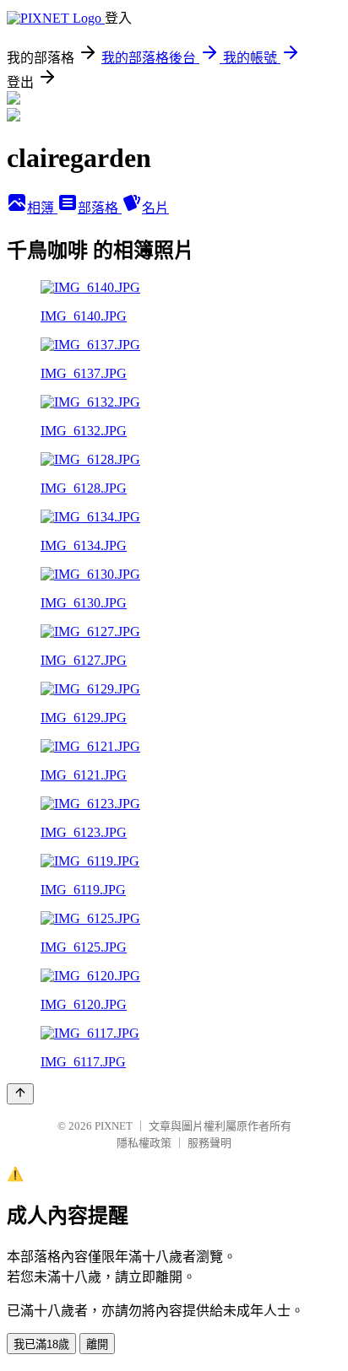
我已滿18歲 (41, 1344)
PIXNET (114, 1126)
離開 (97, 1344)
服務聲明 (209, 1142)
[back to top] (20, 1093)
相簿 (42, 208)
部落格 (100, 208)
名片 (155, 208)
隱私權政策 (144, 1142)
